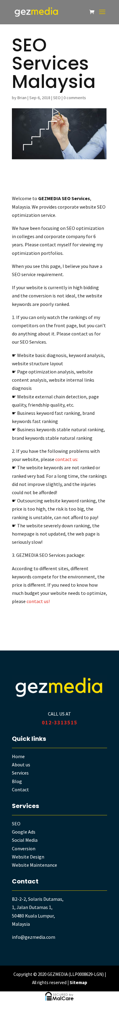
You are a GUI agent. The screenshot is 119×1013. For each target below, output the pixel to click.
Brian (22, 97)
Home (18, 756)
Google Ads (23, 832)
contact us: (66, 459)
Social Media (25, 840)
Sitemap (78, 982)
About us (21, 764)
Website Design (28, 857)
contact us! (38, 601)
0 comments (74, 97)
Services (20, 773)
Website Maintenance (34, 865)
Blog (17, 781)
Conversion (23, 848)
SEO (57, 97)
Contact (20, 789)
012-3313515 (60, 722)
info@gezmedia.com (33, 937)
